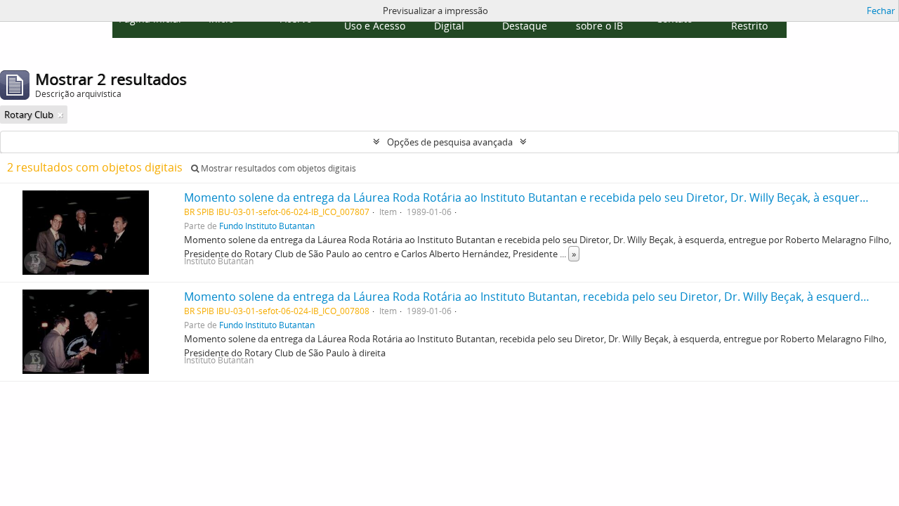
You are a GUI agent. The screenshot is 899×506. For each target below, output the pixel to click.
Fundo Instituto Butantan (267, 225)
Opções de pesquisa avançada (450, 142)
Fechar (881, 10)
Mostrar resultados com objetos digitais (277, 168)
